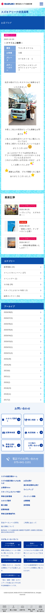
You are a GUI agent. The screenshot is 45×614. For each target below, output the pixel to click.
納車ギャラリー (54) (12, 296)
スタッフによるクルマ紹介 (11, 492)
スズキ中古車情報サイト (9, 575)
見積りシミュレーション (32, 544)
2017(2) (7, 400)
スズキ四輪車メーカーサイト (9, 544)
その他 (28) (8, 284)
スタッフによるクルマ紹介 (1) (16, 290)
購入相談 (4, 505)
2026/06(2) (8, 324)
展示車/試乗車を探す (31, 485)
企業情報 (27, 501)
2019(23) (7, 388)
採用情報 (27, 505)
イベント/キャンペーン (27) (15, 273)
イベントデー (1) (10, 279)
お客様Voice (5, 487)
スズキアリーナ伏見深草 (15, 12)
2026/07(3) (8, 318)
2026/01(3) (8, 353)
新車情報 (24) (9, 267)
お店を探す (28, 481)
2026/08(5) (8, 312)
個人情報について (7, 526)
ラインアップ (28, 489)
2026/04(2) (8, 336)
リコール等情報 (32, 560)
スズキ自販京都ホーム (9, 476)
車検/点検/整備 (6, 496)
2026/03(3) (8, 341)
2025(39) (7, 359)
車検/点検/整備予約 (8, 514)
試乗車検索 (5, 509)
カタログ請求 (6, 501)
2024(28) (7, 365)
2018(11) (7, 394)
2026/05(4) (8, 330)
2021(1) (7, 376)
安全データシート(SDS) (9, 523)
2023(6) (7, 371)
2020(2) (7, 382)
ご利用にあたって (30, 523)
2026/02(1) (8, 347)
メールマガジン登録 (9, 560)
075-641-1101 (22, 462)
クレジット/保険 (29, 496)
